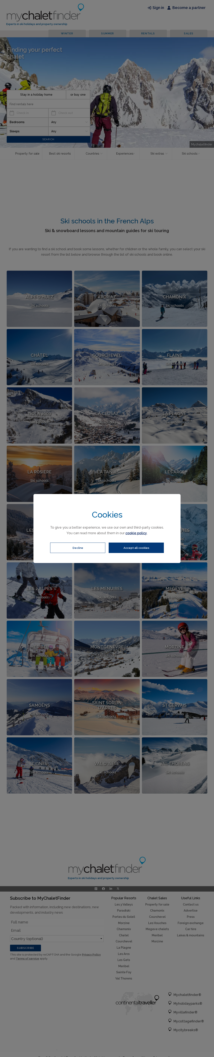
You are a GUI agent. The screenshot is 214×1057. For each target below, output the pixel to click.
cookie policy (136, 533)
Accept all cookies (136, 547)
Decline (78, 547)
